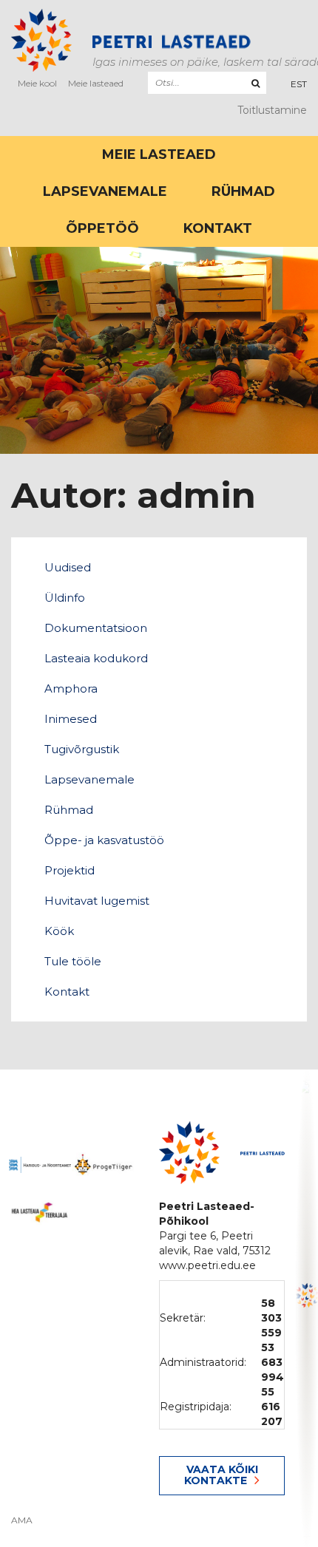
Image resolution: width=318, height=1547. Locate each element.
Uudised (67, 567)
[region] (307, 1308)
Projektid (69, 870)
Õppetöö (102, 228)
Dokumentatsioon (95, 628)
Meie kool (37, 83)
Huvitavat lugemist (96, 901)
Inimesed (70, 719)
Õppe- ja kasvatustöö (104, 840)
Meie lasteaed (96, 83)
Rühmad (243, 191)
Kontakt (217, 228)
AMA (22, 1520)
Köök (59, 931)
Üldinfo (64, 598)
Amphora (71, 688)
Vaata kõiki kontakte (221, 1475)
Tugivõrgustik (81, 749)
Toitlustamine (272, 110)
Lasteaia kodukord (96, 658)
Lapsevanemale (105, 191)
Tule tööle (72, 961)
